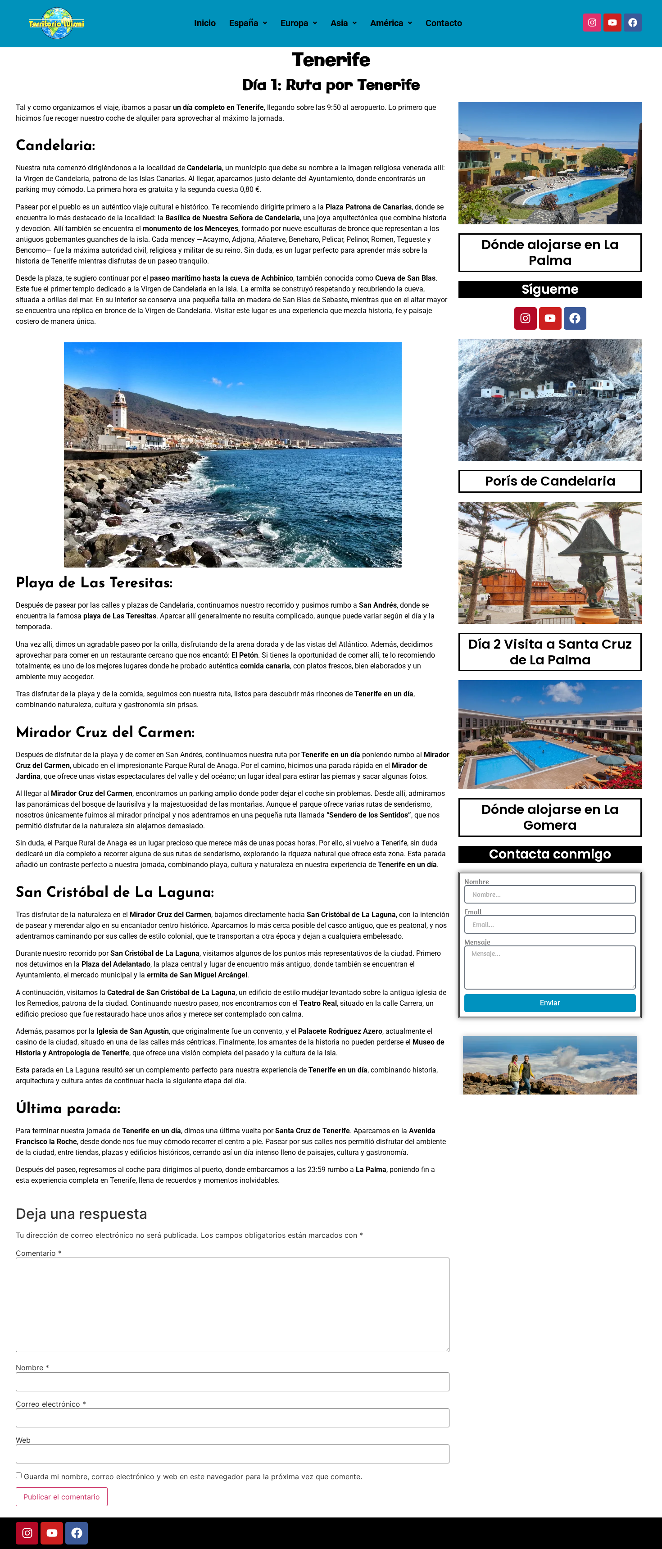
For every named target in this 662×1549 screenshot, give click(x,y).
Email (473, 911)
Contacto (444, 23)
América (387, 23)
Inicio (205, 23)
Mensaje (477, 941)
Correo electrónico (51, 1404)
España (243, 23)
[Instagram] (592, 23)
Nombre (32, 1367)
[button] (248, 23)
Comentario (39, 1253)
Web (23, 1440)
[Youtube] (612, 23)
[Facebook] (633, 23)
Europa (294, 23)
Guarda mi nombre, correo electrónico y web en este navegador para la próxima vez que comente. (193, 1476)
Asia (339, 23)
